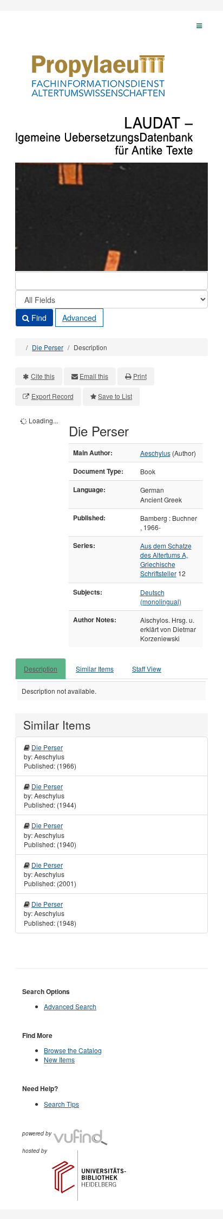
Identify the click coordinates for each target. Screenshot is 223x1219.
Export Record (52, 396)
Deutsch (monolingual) (160, 597)
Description (40, 668)
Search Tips (61, 1103)
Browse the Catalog (73, 1050)
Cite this (43, 375)
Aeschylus (155, 452)
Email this (94, 375)
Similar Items (95, 668)
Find (38, 317)
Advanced (79, 317)
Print (140, 375)
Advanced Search (70, 1006)
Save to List (115, 396)
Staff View (146, 668)
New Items (59, 1059)
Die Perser (47, 347)
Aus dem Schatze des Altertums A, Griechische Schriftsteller (166, 559)
